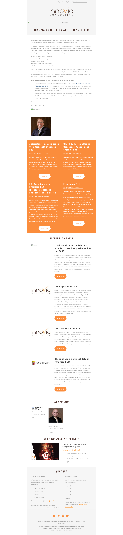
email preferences (67, 530)
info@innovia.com (52, 501)
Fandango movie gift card (71, 450)
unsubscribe (54, 530)
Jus (79, 504)
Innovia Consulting (52, 521)
